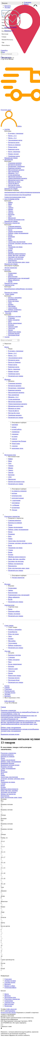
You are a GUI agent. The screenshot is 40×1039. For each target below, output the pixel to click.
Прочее (10, 330)
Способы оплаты (9, 692)
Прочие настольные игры (16, 219)
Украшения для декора (15, 247)
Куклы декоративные (15, 323)
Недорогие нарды (13, 142)
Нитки (10, 235)
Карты (6, 289)
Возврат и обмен (9, 986)
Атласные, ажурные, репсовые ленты (20, 243)
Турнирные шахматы (15, 163)
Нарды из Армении (14, 145)
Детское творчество (10, 267)
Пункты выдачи (9, 691)
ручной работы (20, 192)
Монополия (12, 218)
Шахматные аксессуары (15, 180)
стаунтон (11, 197)
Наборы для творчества (15, 259)
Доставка (7, 7)
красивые (7, 192)
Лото (9, 206)
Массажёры (12, 306)
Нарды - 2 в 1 (12, 135)
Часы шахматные (13, 171)
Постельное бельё (13, 335)
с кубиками (15, 505)
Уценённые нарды (14, 156)
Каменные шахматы (14, 168)
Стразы (10, 248)
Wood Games (16, 443)
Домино (10, 207)
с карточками (16, 500)
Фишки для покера (26, 289)
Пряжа (10, 240)
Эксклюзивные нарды (15, 140)
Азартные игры (9, 1002)
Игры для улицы (13, 301)
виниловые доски (19, 197)
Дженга (10, 211)
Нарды (6, 994)
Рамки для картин (14, 320)
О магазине (27, 2)
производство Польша (20, 194)
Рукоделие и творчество (8, 710)
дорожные (35, 192)
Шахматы (7, 995)
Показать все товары (11, 158)
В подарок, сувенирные (15, 133)
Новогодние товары (14, 332)
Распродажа (8, 1006)
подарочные (16, 507)
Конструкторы (12, 276)
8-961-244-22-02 (9, 701)
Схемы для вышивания (13, 731)
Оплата (26, 4)
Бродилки (11, 214)
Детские (14, 510)
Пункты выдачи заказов (8, 1012)
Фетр (9, 238)
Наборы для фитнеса (14, 309)
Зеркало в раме (13, 326)
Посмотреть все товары (15, 376)
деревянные (28, 192)
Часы (9, 321)
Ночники (11, 325)
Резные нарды (12, 147)
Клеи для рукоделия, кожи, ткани (18, 262)
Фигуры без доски (14, 185)
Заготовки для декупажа (16, 257)
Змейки (10, 275)
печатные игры (17, 495)
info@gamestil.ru (10, 1011)
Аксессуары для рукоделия (16, 242)
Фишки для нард (13, 154)
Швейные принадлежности (17, 253)
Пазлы (10, 230)
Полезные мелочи (14, 333)
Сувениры (11, 318)
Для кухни (11, 328)
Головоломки (12, 273)
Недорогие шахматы (14, 164)
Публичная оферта (10, 987)
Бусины (10, 252)
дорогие (10, 194)
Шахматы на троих (14, 182)
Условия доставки (10, 980)
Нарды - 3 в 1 (12, 138)
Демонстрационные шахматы (17, 178)
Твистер (10, 213)
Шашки (10, 209)
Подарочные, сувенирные (16, 166)
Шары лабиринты (14, 280)
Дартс (10, 303)
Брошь (10, 250)
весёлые (14, 493)
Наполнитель (12, 260)
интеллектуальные (18, 498)
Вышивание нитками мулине (23, 729)
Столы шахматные (14, 175)
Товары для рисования (15, 231)
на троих (14, 436)
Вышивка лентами (7, 766)
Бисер (10, 245)
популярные (16, 503)
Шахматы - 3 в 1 (13, 173)
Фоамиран (11, 236)
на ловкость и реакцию (19, 491)
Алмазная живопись (14, 226)
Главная (6, 687)
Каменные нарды (13, 149)
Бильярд (10, 304)
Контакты (7, 6)
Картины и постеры (14, 316)
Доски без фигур (13, 183)
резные (13, 192)
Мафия (10, 202)
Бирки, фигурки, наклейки (16, 255)
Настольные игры (10, 997)
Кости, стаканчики (14, 151)
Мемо (10, 204)
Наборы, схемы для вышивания (18, 233)
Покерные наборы (14, 289)
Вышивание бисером (7, 729)
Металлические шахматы (16, 170)
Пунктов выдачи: (8, 58)
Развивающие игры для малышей (18, 278)
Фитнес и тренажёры (15, 297)
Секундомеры (12, 308)
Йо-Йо (10, 281)
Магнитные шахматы (15, 176)
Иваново (4, 3)
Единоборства (12, 299)
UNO (10, 216)
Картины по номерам (15, 228)
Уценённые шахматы (15, 187)
